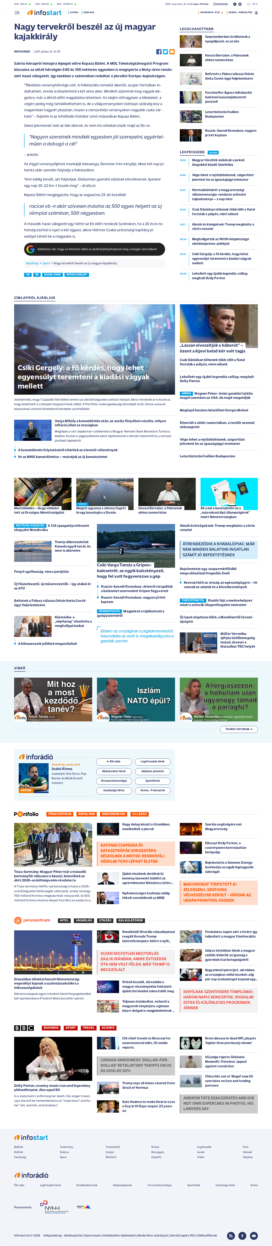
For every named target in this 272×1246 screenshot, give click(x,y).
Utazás (105, 920)
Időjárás (248, 1157)
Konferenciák (113, 814)
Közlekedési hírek (86, 1185)
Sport (46, 263)
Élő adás (115, 761)
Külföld (18, 1152)
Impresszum (92, 1235)
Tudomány (66, 1147)
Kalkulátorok (130, 920)
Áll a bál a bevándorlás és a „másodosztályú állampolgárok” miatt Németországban (225, 513)
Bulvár (155, 1147)
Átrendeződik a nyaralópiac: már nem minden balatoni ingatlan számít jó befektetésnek (219, 549)
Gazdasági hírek (225, 1185)
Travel (89, 1027)
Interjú (110, 1152)
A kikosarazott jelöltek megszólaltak (47, 644)
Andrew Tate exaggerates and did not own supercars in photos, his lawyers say (218, 1103)
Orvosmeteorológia (160, 1185)
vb (28, 274)
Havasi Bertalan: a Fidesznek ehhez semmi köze (160, 510)
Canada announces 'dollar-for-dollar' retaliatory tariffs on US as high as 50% (136, 1065)
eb (37, 274)
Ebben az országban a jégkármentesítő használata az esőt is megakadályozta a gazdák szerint (137, 636)
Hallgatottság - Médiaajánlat (62, 1235)
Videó (200, 1157)
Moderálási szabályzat (153, 1235)
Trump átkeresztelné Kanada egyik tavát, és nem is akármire (73, 547)
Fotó (246, 1147)
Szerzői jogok (179, 1235)
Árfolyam (86, 814)
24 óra (74, 12)
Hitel (64, 920)
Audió (200, 1152)
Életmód (111, 1157)
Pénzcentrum (59, 814)
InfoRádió (22, 51)
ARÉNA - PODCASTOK (240, 12)
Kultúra (64, 1152)
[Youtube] (254, 1236)
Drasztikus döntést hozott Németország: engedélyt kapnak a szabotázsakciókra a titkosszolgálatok (47, 984)
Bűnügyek (157, 1152)
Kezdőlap (32, 263)
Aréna (254, 1185)
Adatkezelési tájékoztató (119, 1235)
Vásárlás (84, 920)
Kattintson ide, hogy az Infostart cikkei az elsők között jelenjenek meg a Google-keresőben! (97, 249)
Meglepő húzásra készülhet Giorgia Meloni (214, 410)
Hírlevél (247, 1152)
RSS (192, 1235)
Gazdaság (20, 1157)
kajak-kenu (52, 274)
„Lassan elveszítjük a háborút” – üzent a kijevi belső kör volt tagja (212, 348)
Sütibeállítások (207, 1235)
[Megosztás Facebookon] (159, 51)
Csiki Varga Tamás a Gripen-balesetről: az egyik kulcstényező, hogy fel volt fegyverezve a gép (130, 571)
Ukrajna (88, 12)
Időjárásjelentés (122, 1185)
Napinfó (156, 1157)
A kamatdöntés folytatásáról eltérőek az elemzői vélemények (67, 450)
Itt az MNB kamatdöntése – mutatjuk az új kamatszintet (62, 457)
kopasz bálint (77, 274)
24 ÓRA (213, 153)
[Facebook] (242, 1236)
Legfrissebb (204, 1147)
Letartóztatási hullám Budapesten (207, 456)
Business (51, 1027)
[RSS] (231, 1236)
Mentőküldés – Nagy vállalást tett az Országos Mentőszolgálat (39, 510)
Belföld (18, 1147)
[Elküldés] (172, 51)
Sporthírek (193, 1185)
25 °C (254, 4)
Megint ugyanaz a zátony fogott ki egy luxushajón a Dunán (101, 510)
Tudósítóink (113, 1147)
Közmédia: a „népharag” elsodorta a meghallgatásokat (73, 622)
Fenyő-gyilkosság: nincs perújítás (41, 572)
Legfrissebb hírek (50, 1185)
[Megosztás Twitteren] (165, 51)
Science (108, 1027)
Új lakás (139, 814)
